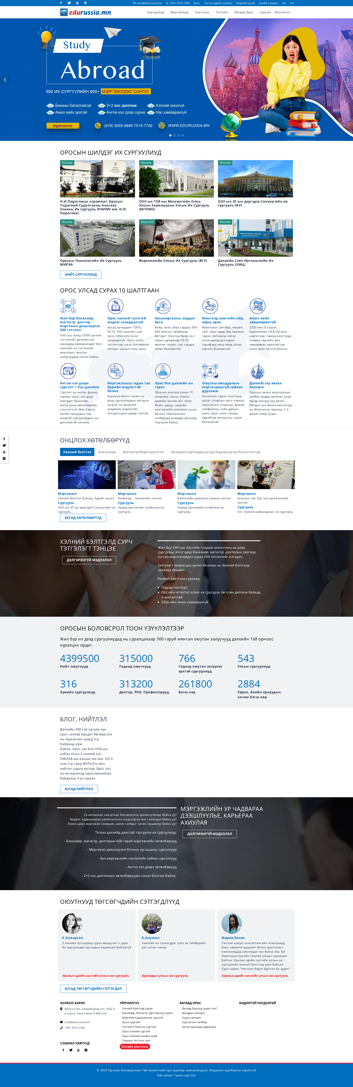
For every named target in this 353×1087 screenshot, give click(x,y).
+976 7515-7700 (179, 3)
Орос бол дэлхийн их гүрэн (174, 385)
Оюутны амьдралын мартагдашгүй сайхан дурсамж (222, 387)
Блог (197, 3)
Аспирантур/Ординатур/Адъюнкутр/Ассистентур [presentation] (215, 452)
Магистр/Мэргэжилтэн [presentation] (143, 452)
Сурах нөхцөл (191, 1017)
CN (292, 3)
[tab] (77, 452)
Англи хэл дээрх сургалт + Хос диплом (79, 385)
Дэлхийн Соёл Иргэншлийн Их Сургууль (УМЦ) (245, 262)
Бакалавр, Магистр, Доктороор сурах (147, 1013)
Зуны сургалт (131, 1022)
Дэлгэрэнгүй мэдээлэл (89, 560)
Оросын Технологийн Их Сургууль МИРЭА (91, 262)
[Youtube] (77, 3)
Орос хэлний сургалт (136, 1031)
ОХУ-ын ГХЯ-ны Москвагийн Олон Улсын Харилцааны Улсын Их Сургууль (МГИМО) (174, 205)
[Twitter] (69, 3)
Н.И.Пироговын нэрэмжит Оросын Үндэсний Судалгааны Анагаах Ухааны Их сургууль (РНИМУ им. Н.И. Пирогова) (93, 207)
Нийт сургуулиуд (81, 274)
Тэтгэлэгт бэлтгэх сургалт (139, 1027)
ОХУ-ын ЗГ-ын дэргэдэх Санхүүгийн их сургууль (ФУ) (253, 203)
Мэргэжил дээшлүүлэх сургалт (142, 1017)
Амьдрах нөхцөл (193, 1013)
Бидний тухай (245, 3)
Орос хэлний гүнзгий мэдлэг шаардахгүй (126, 320)
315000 (136, 658)
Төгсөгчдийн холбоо (218, 3)
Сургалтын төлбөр (194, 1022)
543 (246, 658)
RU (284, 3)
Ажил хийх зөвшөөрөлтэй (262, 320)
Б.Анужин (71, 937)
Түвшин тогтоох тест (136, 1040)
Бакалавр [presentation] (107, 452)
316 (68, 683)
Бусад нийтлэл (79, 789)
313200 (136, 683)
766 (187, 658)
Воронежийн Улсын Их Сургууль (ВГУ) (173, 260)
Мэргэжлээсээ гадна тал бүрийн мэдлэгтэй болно (129, 387)
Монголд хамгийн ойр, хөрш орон (223, 320)
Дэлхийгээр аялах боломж (265, 385)
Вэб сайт (163, 1075)
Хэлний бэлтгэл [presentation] (77, 452)
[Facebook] (61, 3)
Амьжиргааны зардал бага (175, 320)
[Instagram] (86, 3)
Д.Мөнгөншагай (236, 937)
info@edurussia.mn (149, 3)
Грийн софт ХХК (185, 1075)
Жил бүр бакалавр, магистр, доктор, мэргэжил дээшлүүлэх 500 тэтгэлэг (80, 324)
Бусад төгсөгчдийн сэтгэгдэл (93, 988)
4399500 (79, 658)
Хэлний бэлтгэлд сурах (137, 1008)
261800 (195, 683)
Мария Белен (153, 937)
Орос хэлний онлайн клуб (139, 1036)
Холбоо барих (268, 3)
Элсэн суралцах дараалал (199, 1027)
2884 (249, 683)
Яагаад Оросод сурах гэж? (199, 1008)
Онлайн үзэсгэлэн (135, 1046)
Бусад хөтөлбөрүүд (83, 517)
